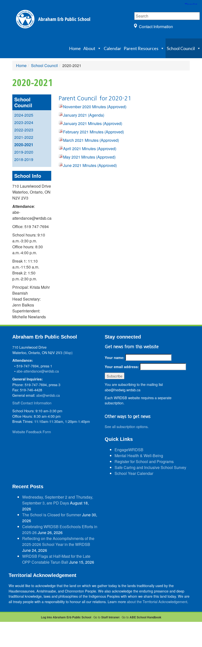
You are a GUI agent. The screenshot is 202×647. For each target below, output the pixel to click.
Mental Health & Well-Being (139, 455)
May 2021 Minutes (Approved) (89, 157)
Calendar (112, 48)
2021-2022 (23, 137)
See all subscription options (126, 426)
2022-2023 (23, 130)
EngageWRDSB (129, 449)
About (89, 48)
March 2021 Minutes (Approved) (91, 140)
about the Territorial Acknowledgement (157, 601)
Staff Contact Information (31, 402)
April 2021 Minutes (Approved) (89, 148)
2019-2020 (23, 152)
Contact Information (156, 26)
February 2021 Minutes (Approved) (93, 132)
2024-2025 (23, 115)
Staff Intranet (110, 617)
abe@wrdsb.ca (48, 395)
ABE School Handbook (145, 617)
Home (75, 48)
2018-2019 (23, 159)
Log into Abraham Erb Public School (66, 617)
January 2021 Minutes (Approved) (92, 123)
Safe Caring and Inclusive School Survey (150, 467)
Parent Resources (141, 48)
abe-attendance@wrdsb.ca (38, 371)
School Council (181, 48)
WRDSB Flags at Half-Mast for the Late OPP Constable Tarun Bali (56, 559)
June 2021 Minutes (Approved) (90, 165)
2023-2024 (23, 122)
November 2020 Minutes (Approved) (94, 106)
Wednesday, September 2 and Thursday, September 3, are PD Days (57, 500)
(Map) (68, 352)
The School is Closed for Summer (51, 515)
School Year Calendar (134, 473)
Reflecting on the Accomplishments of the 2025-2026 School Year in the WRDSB (58, 541)
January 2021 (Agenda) (83, 115)
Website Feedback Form (31, 431)
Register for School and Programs (144, 461)
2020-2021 (23, 144)
